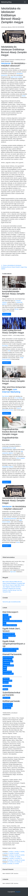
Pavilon (4, 667)
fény (9, 350)
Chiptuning (5, 682)
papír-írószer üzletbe (16, 77)
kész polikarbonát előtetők (9, 635)
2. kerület (16, 851)
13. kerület (11, 858)
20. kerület (17, 862)
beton (4, 623)
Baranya (12, 581)
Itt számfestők (6, 663)
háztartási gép (7, 601)
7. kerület (10, 855)
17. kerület (16, 860)
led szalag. (5, 345)
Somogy (18, 588)
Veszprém (5, 592)
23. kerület (16, 863)
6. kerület (16, 853)
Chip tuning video (7, 686)
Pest (14, 588)
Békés (16, 581)
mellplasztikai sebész (8, 661)
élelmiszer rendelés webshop (9, 625)
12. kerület (17, 856)
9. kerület (21, 855)
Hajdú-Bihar (17, 585)
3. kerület (21, 851)
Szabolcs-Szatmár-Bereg (10, 590)
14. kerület (17, 858)
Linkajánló (17, 891)
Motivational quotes (7, 706)
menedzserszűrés (7, 671)
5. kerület (10, 853)
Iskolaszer (6, 63)
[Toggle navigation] (25, 2)
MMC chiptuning (7, 708)
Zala (9, 592)
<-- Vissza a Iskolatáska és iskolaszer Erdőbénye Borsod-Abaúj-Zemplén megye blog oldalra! (14, 267)
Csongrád (19, 583)
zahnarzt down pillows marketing (10, 648)
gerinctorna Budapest (8, 657)
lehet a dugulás (20, 458)
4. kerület (5, 853)
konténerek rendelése (8, 673)
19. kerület (11, 862)
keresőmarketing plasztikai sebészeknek (12, 621)
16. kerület (9, 860)
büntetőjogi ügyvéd (7, 659)
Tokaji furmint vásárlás (8, 665)
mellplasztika (6, 619)
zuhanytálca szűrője (7, 466)
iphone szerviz (6, 697)
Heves (22, 585)
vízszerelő (5, 614)
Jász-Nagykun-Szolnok (9, 586)
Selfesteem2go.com (7, 703)
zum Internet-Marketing (11, 390)
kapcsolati (13, 571)
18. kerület (22, 860)
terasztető (5, 637)
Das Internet (5, 396)
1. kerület (10, 851)
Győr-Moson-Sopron (8, 585)
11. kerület (11, 856)
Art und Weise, (19, 398)
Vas (21, 590)
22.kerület (9, 863)
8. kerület (16, 855)
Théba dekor (6, 678)
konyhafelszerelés (16, 601)
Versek (4, 669)
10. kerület (5, 856)
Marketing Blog (6, 2)
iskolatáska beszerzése (10, 518)
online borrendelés (7, 680)
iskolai (23, 95)
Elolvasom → (6, 314)
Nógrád (11, 588)
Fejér (23, 583)
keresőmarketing (7, 616)
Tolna (18, 590)
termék (16, 309)
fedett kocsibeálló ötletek (8, 633)
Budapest (14, 583)
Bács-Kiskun (6, 581)
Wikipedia (5, 689)
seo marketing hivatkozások (9, 651)
